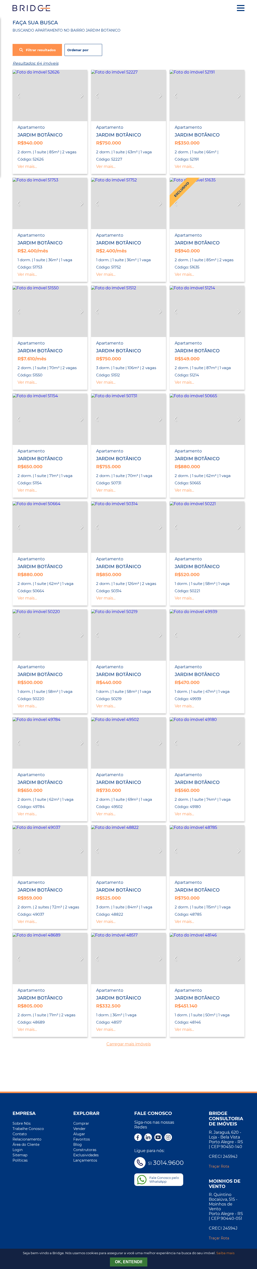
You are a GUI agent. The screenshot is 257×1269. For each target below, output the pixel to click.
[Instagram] (168, 1137)
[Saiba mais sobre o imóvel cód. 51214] (207, 311)
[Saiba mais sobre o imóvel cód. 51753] (50, 203)
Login (18, 1150)
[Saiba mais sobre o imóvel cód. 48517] (128, 958)
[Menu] (240, 8)
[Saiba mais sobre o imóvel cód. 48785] (207, 851)
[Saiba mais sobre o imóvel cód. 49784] (50, 743)
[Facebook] (138, 1137)
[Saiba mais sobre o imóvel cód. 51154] (50, 419)
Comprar (81, 1123)
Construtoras (84, 1150)
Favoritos (81, 1139)
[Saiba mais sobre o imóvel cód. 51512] (128, 311)
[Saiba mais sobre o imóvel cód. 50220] (50, 635)
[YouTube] (158, 1137)
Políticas (20, 1160)
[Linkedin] (148, 1137)
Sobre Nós (22, 1123)
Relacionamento (27, 1139)
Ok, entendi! (128, 1262)
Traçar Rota (219, 1166)
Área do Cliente (26, 1144)
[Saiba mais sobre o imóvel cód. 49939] (207, 635)
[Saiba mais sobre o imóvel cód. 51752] (128, 203)
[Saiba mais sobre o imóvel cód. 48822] (128, 851)
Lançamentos (85, 1160)
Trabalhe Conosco (28, 1128)
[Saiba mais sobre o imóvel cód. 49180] (207, 743)
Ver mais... (27, 166)
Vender (79, 1128)
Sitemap (20, 1155)
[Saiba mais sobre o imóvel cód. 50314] (128, 527)
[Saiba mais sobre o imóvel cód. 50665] (207, 419)
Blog (77, 1144)
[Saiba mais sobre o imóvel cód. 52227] (128, 95)
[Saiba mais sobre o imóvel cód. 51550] (50, 311)
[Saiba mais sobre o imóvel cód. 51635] (207, 203)
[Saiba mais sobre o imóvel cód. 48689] (50, 958)
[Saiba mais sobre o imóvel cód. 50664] (50, 527)
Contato (20, 1134)
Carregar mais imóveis (128, 1044)
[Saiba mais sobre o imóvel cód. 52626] (50, 95)
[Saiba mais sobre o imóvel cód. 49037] (50, 851)
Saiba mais (225, 1253)
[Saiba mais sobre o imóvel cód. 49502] (128, 743)
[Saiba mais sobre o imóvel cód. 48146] (207, 958)
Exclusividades (86, 1155)
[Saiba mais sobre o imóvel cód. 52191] (207, 95)
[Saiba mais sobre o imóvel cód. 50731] (128, 419)
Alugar (79, 1134)
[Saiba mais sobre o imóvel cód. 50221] (207, 527)
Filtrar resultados (41, 50)
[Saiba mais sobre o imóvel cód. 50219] (128, 635)
